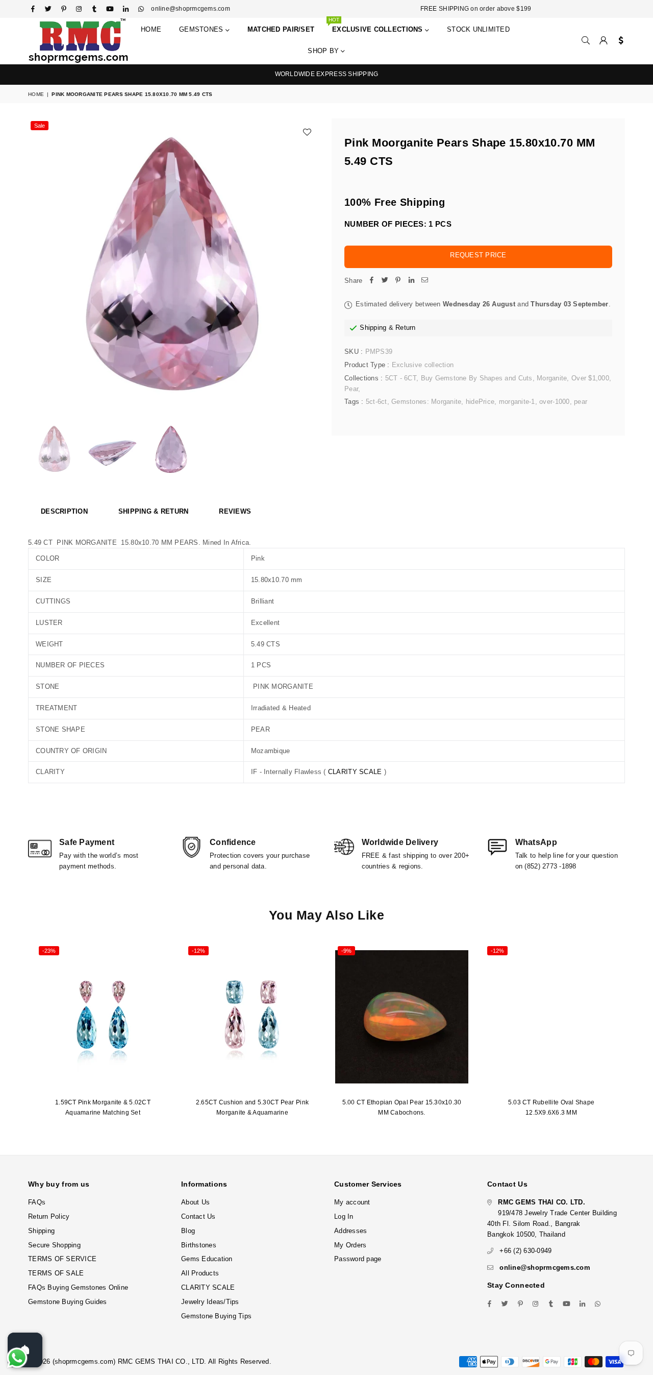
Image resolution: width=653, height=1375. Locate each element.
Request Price (478, 255)
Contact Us (198, 1216)
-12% (198, 951)
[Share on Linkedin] (411, 281)
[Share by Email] (424, 281)
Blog (188, 1231)
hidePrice (480, 401)
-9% (346, 951)
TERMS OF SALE (56, 1273)
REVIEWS (235, 511)
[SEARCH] (585, 41)
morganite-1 (517, 401)
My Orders (350, 1245)
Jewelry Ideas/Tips (210, 1302)
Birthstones (198, 1245)
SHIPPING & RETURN (153, 511)
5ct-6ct (376, 401)
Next (310, 264)
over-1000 (554, 401)
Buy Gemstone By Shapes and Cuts (477, 378)
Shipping (373, 327)
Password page (357, 1259)
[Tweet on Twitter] (384, 281)
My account (352, 1202)
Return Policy (48, 1216)
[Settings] (618, 41)
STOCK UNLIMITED (478, 29)
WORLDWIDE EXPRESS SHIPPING (327, 74)
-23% (49, 951)
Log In (344, 1216)
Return (405, 327)
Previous (37, 264)
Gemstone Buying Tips (216, 1316)
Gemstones (202, 29)
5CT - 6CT (400, 378)
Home (151, 29)
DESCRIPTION (64, 511)
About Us (195, 1202)
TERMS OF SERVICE (62, 1259)
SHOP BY (324, 51)
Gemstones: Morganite (426, 401)
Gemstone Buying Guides (67, 1302)
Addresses (350, 1231)
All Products (200, 1273)
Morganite (552, 378)
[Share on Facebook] (371, 281)
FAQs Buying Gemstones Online (78, 1287)
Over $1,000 (590, 378)
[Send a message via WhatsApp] (17, 1358)
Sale (39, 126)
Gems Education (207, 1259)
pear (580, 401)
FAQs (36, 1202)
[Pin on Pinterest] (398, 281)
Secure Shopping (54, 1245)
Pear (351, 389)
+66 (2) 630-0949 (525, 1251)
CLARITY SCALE (355, 772)
